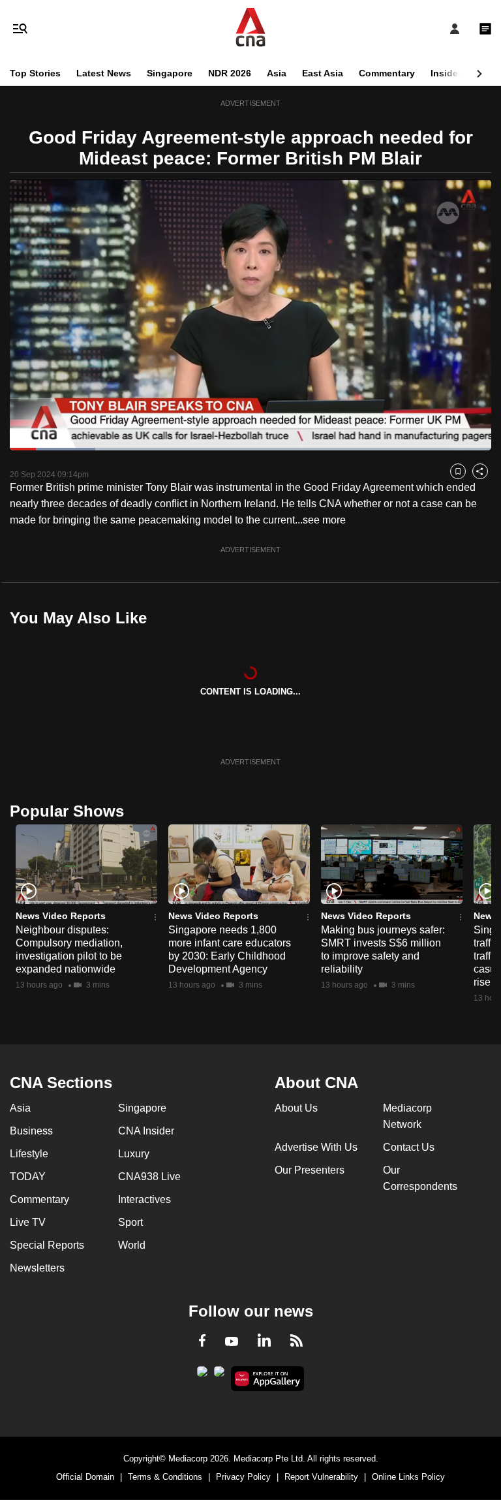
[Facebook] (202, 1342)
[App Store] (219, 1375)
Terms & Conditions (165, 1477)
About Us (296, 1108)
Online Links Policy (408, 1477)
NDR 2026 (229, 73)
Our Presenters (309, 1170)
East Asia (322, 73)
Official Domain (85, 1477)
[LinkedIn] (264, 1342)
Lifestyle (29, 1153)
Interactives (144, 1199)
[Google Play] (202, 1375)
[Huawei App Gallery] (268, 1378)
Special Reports (47, 1245)
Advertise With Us (316, 1147)
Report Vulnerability (321, 1477)
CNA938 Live (149, 1176)
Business (31, 1130)
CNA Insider (146, 1130)
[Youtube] (231, 1342)
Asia (276, 73)
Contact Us (408, 1147)
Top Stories (35, 73)
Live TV (28, 1222)
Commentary (387, 73)
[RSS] (296, 1342)
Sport (130, 1222)
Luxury (133, 1153)
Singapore (169, 73)
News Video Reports (61, 916)
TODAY (28, 1176)
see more (324, 519)
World (131, 1245)
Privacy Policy (243, 1477)
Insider (446, 73)
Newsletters (37, 1267)
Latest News (103, 73)
